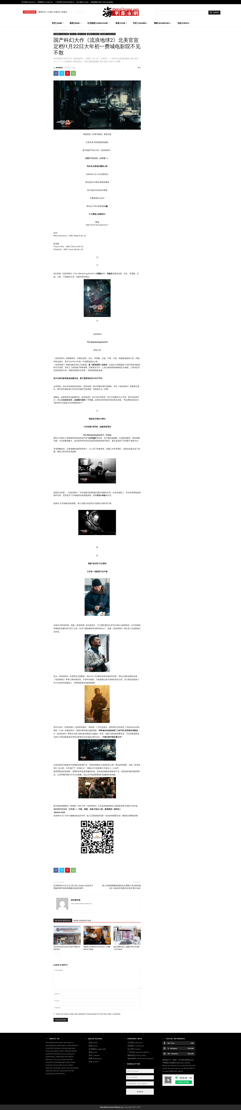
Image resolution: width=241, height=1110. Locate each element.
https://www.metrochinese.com (81, 903)
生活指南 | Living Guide (68, 30)
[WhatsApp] (73, 73)
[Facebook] (55, 73)
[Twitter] (61, 73)
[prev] (77, 12)
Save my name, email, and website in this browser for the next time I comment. (88, 1014)
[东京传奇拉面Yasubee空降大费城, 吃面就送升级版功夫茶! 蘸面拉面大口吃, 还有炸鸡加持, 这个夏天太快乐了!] (67, 935)
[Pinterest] (67, 73)
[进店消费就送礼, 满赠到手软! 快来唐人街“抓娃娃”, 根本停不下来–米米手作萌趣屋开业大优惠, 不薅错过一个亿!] (127, 935)
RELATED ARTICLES (63, 921)
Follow (191, 1048)
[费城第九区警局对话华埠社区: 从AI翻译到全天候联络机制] (97, 935)
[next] (81, 12)
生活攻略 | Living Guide (108, 34)
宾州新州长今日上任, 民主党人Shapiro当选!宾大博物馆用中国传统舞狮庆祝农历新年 (73, 886)
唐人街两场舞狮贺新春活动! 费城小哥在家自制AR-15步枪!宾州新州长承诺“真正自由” (121, 886)
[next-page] (59, 954)
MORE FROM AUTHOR (82, 921)
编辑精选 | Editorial (93, 34)
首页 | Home (81, 34)
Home (55, 30)
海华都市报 (59, 68)
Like (192, 1043)
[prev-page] (55, 954)
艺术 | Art (82, 30)
